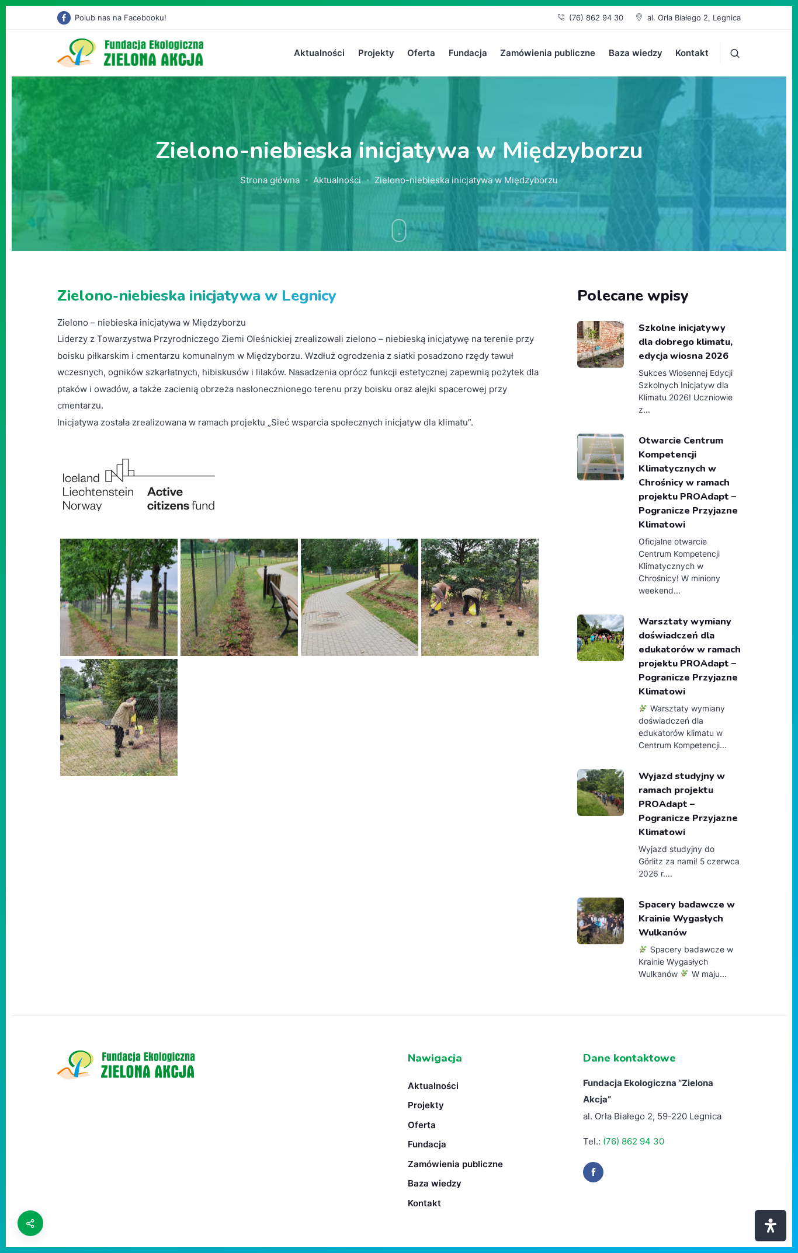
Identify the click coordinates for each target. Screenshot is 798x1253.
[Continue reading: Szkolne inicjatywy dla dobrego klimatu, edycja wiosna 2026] (600, 344)
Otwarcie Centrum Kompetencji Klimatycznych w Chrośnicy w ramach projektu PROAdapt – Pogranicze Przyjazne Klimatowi (688, 483)
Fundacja (468, 52)
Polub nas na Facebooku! (120, 17)
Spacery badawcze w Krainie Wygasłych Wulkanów (687, 918)
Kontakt (692, 52)
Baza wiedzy (635, 52)
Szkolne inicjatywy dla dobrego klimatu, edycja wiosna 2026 (686, 342)
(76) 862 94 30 (596, 17)
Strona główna (270, 180)
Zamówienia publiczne (547, 52)
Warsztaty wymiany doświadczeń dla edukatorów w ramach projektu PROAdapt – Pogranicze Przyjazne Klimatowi (690, 657)
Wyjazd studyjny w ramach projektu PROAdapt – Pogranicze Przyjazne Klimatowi (688, 804)
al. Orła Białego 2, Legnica (694, 17)
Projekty (376, 52)
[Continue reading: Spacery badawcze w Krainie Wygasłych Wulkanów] (600, 921)
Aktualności (319, 52)
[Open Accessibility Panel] (770, 1225)
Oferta (421, 52)
